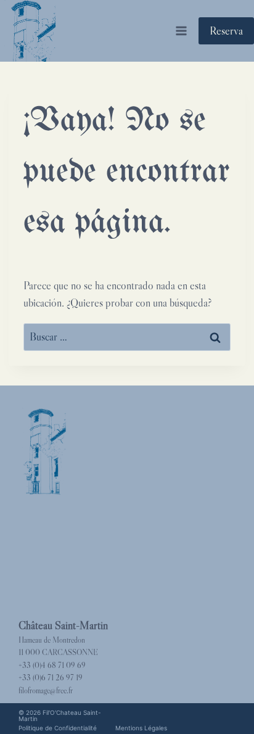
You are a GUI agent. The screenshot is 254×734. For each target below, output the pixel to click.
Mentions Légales (141, 728)
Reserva (226, 31)
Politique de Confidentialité (57, 728)
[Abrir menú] (181, 30)
